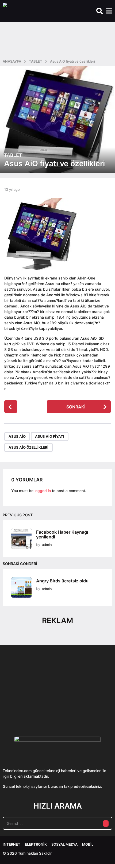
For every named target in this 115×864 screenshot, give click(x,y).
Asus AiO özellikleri (28, 447)
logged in (42, 490)
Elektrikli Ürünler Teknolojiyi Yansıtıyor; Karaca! (82, 706)
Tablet (13, 155)
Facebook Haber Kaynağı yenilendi (62, 534)
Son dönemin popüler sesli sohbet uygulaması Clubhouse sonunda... (29, 706)
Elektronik (36, 844)
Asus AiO (17, 436)
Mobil (87, 844)
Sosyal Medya (64, 844)
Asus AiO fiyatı (49, 436)
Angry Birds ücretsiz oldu (62, 580)
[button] (99, 11)
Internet (11, 844)
